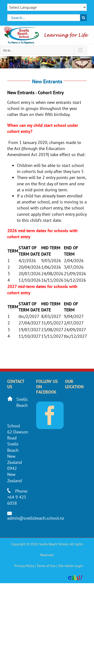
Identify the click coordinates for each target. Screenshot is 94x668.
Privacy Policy (24, 566)
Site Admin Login (70, 566)
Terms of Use (46, 566)
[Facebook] (50, 415)
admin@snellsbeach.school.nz (35, 518)
